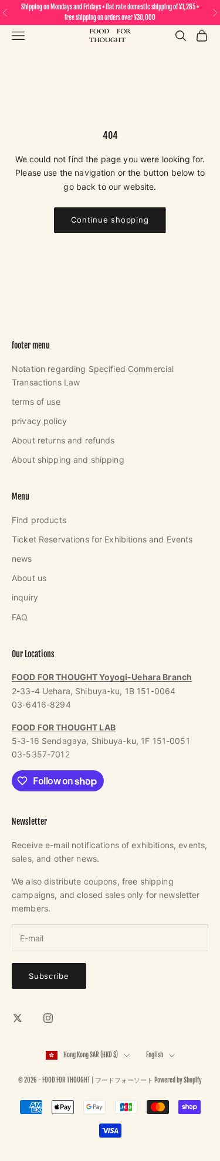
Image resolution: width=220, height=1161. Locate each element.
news (22, 559)
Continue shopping (109, 219)
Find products (39, 520)
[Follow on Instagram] (48, 1018)
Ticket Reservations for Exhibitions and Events (102, 539)
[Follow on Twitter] (17, 1018)
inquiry (25, 597)
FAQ (20, 617)
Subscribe (49, 976)
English (154, 1055)
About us (29, 578)
